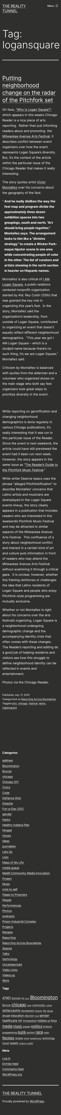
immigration (30, 1020)
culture (49, 1005)
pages (26, 1026)
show (26, 1038)
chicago (23, 703)
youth (30, 1043)
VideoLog (8, 975)
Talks (5, 953)
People (6, 900)
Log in (6, 1058)
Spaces (7, 948)
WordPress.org (12, 1074)
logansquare (9, 707)
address (7, 760)
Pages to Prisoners (14, 894)
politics (36, 1026)
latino (42, 703)
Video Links (10, 970)
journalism (9, 846)
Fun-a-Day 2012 (13, 808)
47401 (6, 998)
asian (27, 998)
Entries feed (10, 1063)
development (27, 1010)
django (50, 1011)
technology (9, 959)
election (29, 1015)
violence (22, 1043)
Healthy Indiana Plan (15, 825)
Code (5, 792)
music (17, 1026)
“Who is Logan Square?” (33, 109)
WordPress (37, 1101)
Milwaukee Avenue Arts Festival (26, 136)
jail (49, 1021)
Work (5, 980)
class (29, 1005)
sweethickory (36, 1038)
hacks (6, 819)
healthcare (9, 1020)
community (38, 1005)
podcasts (8, 916)
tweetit (14, 1043)
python (31, 1032)
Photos (7, 910)
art (23, 998)
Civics (6, 787)
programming (9, 1032)
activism (16, 998)
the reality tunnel (22, 1093)
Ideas (5, 841)
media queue (10, 867)
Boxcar (7, 771)
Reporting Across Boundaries (38, 699)
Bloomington (10, 766)
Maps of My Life (13, 862)
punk (22, 1032)
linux (54, 1020)
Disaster (7, 803)
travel (5, 1043)
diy (44, 1010)
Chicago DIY (10, 782)
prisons (47, 1026)
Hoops (6, 835)
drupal (6, 1015)
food (37, 1016)
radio (46, 1032)
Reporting (9, 937)
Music (6, 884)
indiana (42, 1020)
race (39, 1032)
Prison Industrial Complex (19, 921)
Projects (7, 926)
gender (7, 814)
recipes (19, 1038)
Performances (11, 905)
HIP (20, 1020)
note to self (10, 889)
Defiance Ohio (11, 798)
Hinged (7, 830)
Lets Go (7, 851)
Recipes (7, 932)
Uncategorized (12, 964)
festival (33, 703)
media (7, 1026)
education (17, 1015)
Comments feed (13, 1069)
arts (14, 703)
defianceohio (11, 1010)
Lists (5, 857)
